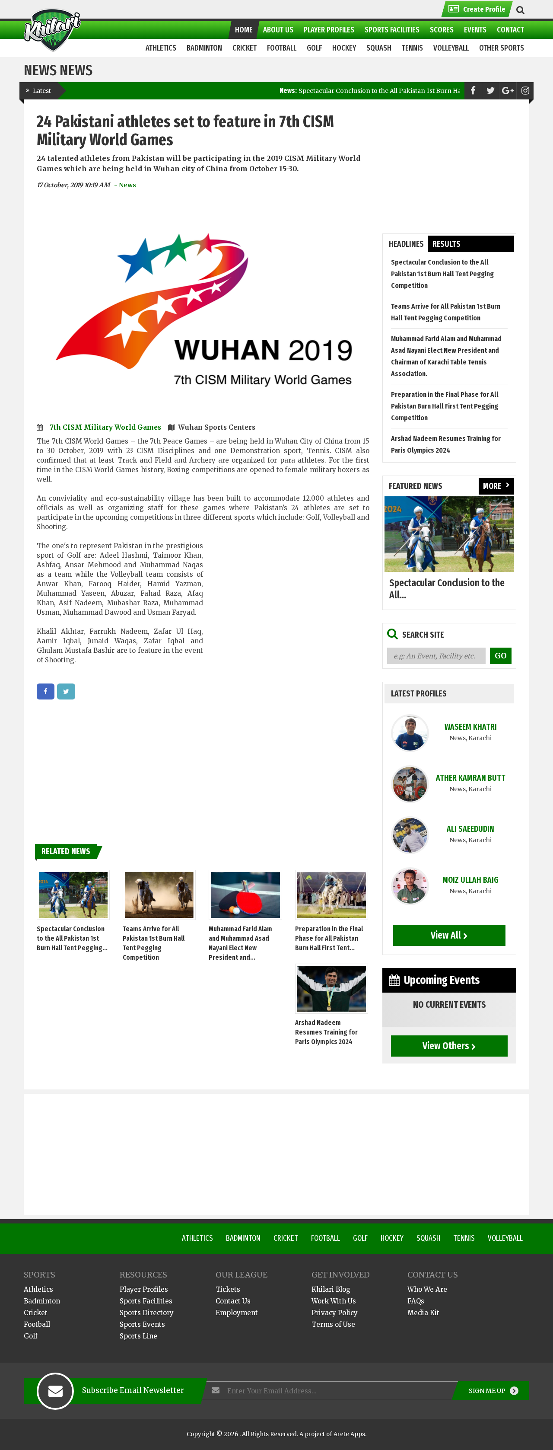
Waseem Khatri (471, 727)
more (492, 486)
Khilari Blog (330, 1289)
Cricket (285, 1238)
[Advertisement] (286, 607)
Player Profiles (144, 1289)
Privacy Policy (334, 1313)
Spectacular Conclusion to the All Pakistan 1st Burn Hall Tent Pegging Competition (388, 91)
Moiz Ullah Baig (470, 880)
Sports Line (138, 1336)
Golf (360, 1238)
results (446, 244)
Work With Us (333, 1301)
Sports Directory (147, 1313)
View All (446, 935)
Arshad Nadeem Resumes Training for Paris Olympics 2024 (326, 1032)
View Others (446, 1046)
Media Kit (423, 1313)
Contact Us (233, 1301)
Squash (428, 1238)
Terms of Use (333, 1324)
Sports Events (142, 1324)
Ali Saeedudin (470, 829)
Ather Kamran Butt (470, 778)
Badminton (243, 1238)
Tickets (228, 1289)
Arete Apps (349, 1434)
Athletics (197, 1238)
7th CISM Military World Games (106, 427)
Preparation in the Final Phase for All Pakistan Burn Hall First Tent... (329, 938)
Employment (237, 1313)
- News (125, 185)
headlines (406, 244)
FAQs (415, 1301)
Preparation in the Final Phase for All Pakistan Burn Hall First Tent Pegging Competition (445, 406)
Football (325, 1238)
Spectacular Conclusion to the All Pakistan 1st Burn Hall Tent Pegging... (72, 938)
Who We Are (427, 1289)
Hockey (392, 1238)
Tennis (464, 1238)
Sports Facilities (146, 1301)
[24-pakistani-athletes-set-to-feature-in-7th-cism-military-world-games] (45, 691)
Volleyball (505, 1238)
